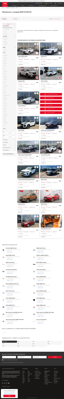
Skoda (5, 111)
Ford (28, 371)
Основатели (56, 372)
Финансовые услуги (42, 5)
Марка (4, 47)
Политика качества (57, 378)
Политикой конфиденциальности (9, 393)
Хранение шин (37, 378)
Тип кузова (5, 36)
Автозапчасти (37, 375)
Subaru (5, 116)
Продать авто (31, 5)
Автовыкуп (46, 379)
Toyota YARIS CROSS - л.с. (22, 57)
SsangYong (5, 114)
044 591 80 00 (9, 250)
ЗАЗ (4, 125)
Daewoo (5, 63)
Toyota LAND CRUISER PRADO (47, 130)
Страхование (46, 380)
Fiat (4, 68)
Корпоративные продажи (47, 372)
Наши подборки (6, 150)
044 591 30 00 (40, 300)
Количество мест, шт (6, 147)
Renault (5, 108)
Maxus (5, 92)
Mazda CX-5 (43, 56)
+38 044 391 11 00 (41, 322)
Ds (4, 66)
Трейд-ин (46, 376)
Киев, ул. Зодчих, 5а (41, 320)
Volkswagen (6, 122)
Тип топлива (5, 139)
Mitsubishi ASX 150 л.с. (22, 205)
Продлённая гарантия (48, 382)
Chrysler (5, 60)
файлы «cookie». (6, 392)
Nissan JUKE (43, 179)
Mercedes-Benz (6, 95)
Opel (5, 101)
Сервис (22, 5)
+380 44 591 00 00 (10, 272)
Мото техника (6, 29)
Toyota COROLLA (22, 105)
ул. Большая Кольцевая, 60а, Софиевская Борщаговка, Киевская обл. (44, 263)
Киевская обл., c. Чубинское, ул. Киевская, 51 (44, 256)
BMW (5, 52)
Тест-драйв (46, 383)
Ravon (5, 106)
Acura (5, 49)
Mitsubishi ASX (21, 204)
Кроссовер (6, 38)
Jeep (5, 82)
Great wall (5, 71)
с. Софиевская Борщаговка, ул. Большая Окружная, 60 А (14, 306)
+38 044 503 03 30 (10, 307)
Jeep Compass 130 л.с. (45, 82)
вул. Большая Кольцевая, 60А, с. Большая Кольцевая (14, 299)
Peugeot (5, 103)
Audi (5, 50)
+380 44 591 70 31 (41, 293)
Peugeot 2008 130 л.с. (22, 82)
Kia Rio (19, 228)
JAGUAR (5, 79)
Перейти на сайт (10, 259)
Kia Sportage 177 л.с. (21, 131)
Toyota (29, 381)
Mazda (5, 93)
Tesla (5, 119)
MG (4, 90)
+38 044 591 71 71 (10, 300)
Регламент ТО (37, 371)
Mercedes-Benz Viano (46, 228)
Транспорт (15, 5)
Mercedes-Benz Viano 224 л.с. (46, 230)
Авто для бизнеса (54, 5)
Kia (4, 84)
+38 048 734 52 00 (10, 322)
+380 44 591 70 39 (10, 257)
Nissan (5, 100)
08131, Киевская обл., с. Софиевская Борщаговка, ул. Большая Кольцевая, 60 (44, 306)
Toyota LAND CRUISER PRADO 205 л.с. (24, 156)
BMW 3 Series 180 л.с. (44, 205)
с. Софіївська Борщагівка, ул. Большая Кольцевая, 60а (44, 249)
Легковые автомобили (8, 27)
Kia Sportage (21, 130)
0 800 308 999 (12, 362)
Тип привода (5, 142)
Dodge (5, 65)
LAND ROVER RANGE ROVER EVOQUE (26, 179)
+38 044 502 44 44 (10, 279)
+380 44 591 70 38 (41, 257)
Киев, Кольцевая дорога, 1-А (12, 263)
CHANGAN (5, 55)
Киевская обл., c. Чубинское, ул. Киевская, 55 (14, 256)
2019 (48, 343)
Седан (5, 39)
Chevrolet (5, 58)
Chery (5, 57)
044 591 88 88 (40, 286)
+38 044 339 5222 (41, 279)
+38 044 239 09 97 (41, 250)
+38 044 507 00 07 (10, 293)
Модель (4, 128)
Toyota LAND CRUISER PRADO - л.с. (47, 131)
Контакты (55, 382)
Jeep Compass (44, 81)
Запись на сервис (38, 372)
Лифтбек (5, 44)
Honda (5, 74)
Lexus (5, 87)
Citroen (23, 371)
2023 (48, 341)
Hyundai (5, 76)
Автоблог (55, 375)
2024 (33, 341)
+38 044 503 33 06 (41, 307)
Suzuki (5, 117)
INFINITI (29, 372)
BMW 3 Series (44, 204)
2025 (18, 341)
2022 (3, 343)
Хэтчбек (5, 41)
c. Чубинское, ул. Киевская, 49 (12, 313)
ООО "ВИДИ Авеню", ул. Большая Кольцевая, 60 (44, 299)
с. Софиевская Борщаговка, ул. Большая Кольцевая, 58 (44, 270)
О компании (56, 371)
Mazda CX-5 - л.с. (44, 57)
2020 (33, 343)
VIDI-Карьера (56, 381)
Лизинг (45, 373)
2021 (18, 343)
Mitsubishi (5, 98)
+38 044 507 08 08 (41, 272)
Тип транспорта (6, 25)
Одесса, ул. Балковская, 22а (12, 320)
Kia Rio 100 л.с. (20, 230)
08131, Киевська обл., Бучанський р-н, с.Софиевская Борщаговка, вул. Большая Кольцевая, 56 (44, 313)
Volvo (5, 124)
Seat (4, 109)
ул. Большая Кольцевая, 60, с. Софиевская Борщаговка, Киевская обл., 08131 (14, 249)
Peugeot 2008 (21, 81)
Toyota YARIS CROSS (22, 56)
